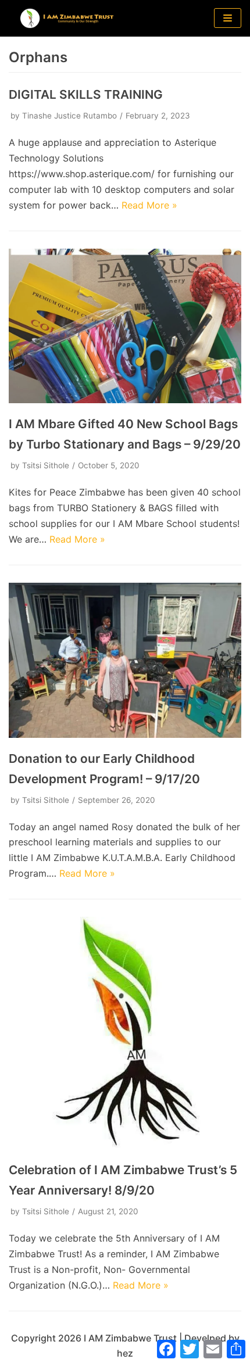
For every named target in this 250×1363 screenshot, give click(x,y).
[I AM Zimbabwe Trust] (67, 18)
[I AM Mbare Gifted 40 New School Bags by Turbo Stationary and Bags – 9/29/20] (125, 400)
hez (125, 1353)
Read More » (149, 205)
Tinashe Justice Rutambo (69, 115)
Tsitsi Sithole (45, 465)
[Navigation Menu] (227, 18)
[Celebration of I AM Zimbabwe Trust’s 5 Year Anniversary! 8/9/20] (125, 1146)
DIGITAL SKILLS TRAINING (86, 94)
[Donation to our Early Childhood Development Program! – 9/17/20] (125, 734)
